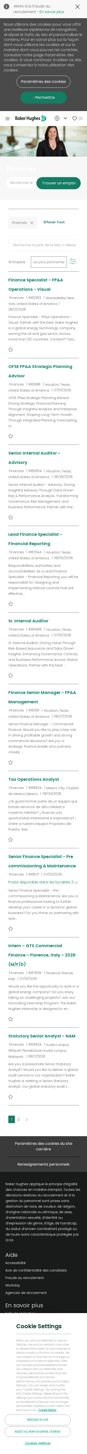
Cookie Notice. (48, 1410)
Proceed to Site (37, 1420)
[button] (43, 82)
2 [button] (18, 1119)
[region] (43, 1383)
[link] (36, 1263)
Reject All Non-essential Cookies (38, 1431)
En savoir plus (52, 11)
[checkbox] (10, 349)
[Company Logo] (31, 118)
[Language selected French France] (61, 118)
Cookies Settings (38, 1443)
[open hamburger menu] (7, 119)
